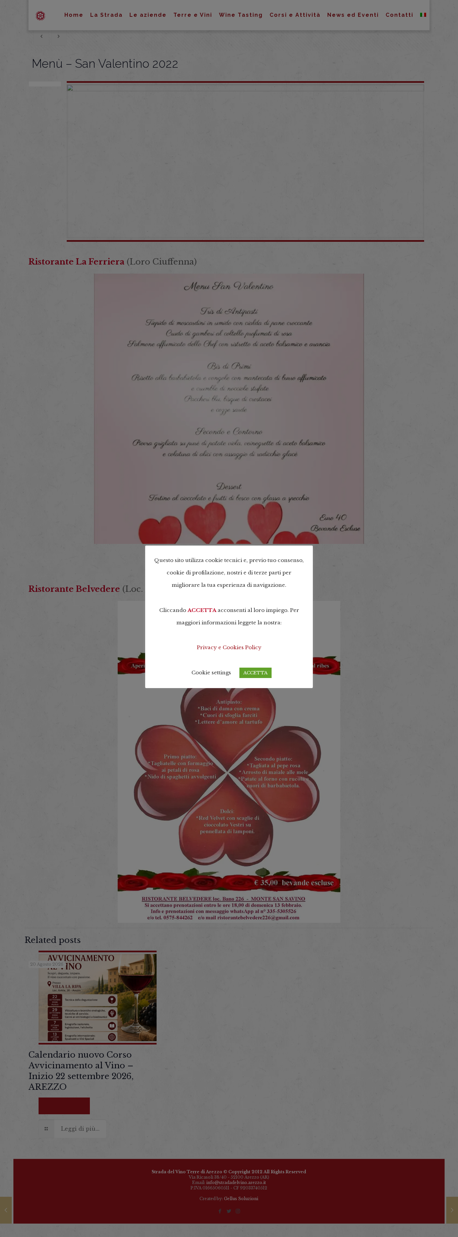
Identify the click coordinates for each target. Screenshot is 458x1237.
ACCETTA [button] (255, 673)
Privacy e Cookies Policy (229, 647)
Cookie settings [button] (211, 672)
